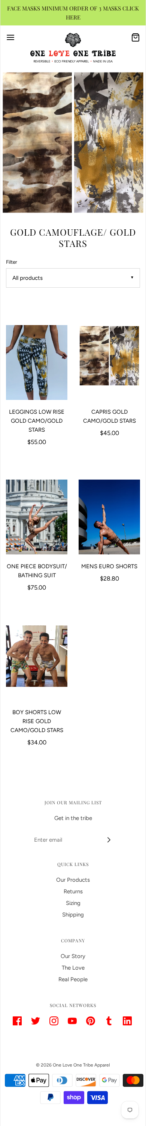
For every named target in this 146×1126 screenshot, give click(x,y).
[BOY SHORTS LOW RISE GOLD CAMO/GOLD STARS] (36, 662)
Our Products (73, 879)
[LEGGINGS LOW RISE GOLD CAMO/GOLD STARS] (36, 362)
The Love (73, 967)
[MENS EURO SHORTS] (109, 517)
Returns (73, 891)
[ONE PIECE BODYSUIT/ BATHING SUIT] (36, 517)
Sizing (73, 903)
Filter (11, 262)
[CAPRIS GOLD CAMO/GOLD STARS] (109, 362)
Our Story (73, 956)
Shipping (73, 914)
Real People (73, 979)
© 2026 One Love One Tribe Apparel (73, 1065)
